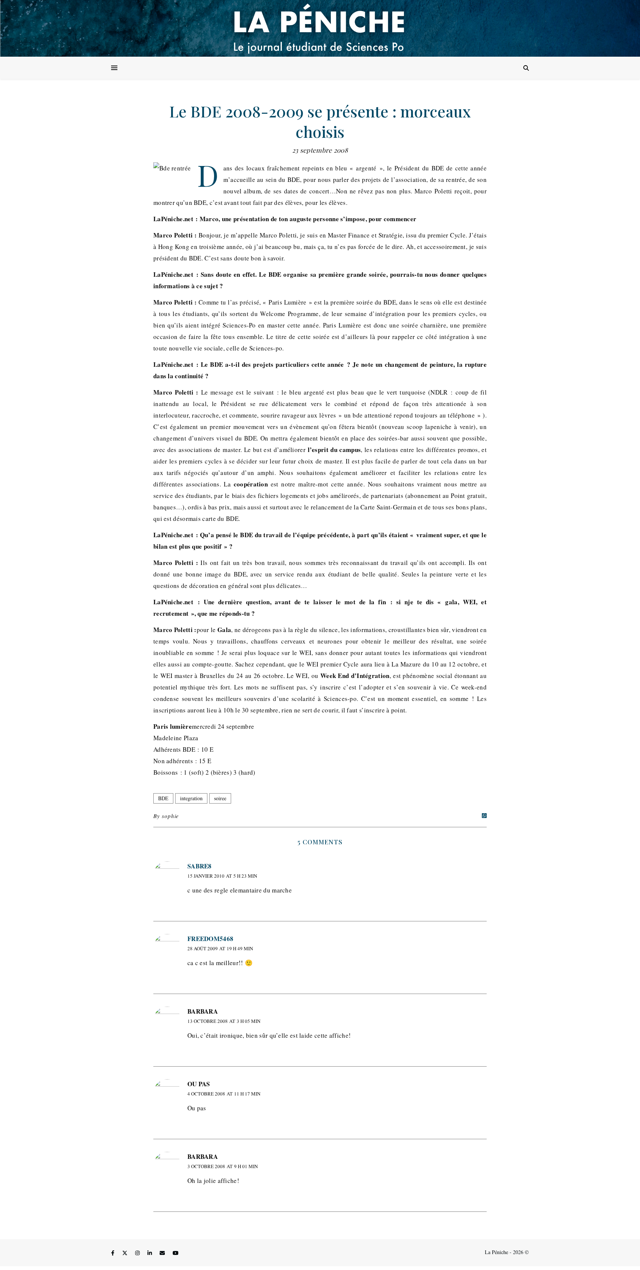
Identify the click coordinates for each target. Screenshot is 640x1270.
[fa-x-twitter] (125, 1253)
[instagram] (138, 1253)
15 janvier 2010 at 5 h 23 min (222, 875)
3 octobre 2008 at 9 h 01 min (222, 1166)
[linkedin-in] (150, 1253)
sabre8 (199, 866)
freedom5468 (210, 938)
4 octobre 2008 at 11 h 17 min (223, 1093)
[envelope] (163, 1253)
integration (191, 798)
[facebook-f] (113, 1253)
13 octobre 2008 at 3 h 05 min (223, 1021)
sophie (170, 815)
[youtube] (176, 1253)
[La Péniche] (320, 28)
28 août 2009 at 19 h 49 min (220, 948)
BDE (163, 798)
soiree (220, 798)
